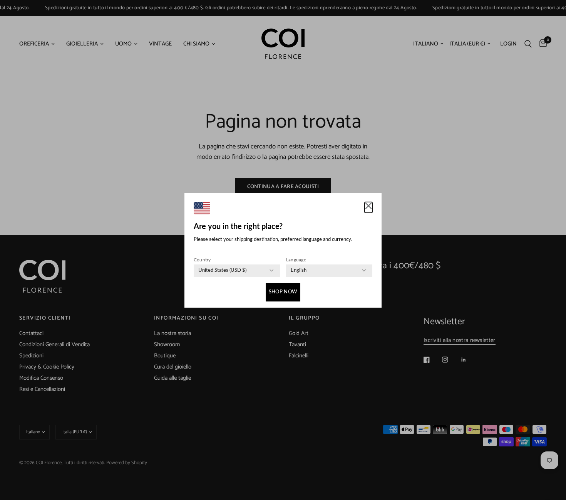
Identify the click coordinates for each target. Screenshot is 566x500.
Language (296, 260)
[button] (368, 207)
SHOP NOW (283, 292)
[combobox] (222, 270)
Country (202, 260)
